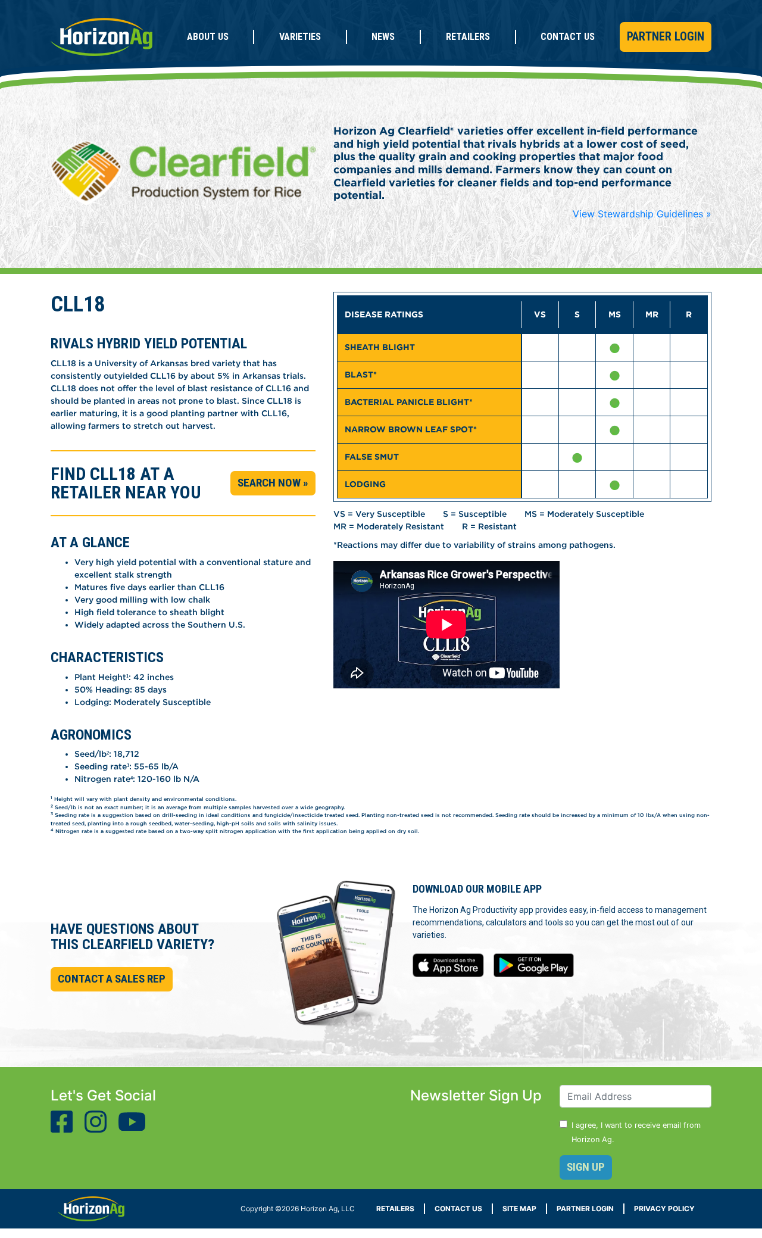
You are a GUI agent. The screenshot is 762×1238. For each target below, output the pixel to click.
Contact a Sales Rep (111, 979)
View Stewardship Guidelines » (642, 214)
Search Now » (273, 482)
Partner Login (665, 36)
